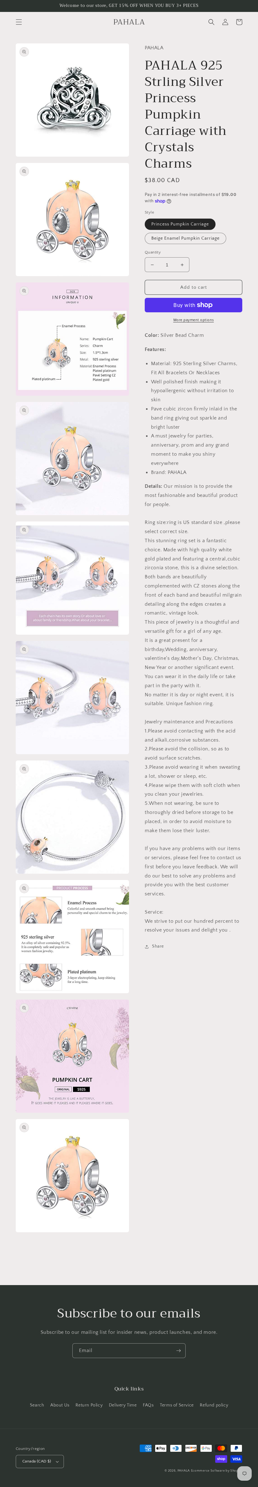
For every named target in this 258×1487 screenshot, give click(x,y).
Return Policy (89, 1405)
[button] (19, 22)
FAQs (148, 1405)
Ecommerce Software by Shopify (216, 1471)
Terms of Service (177, 1405)
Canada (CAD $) (36, 1461)
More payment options (193, 320)
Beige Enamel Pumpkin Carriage (185, 238)
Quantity (153, 252)
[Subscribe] (178, 1350)
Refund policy (214, 1405)
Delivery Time (123, 1405)
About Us (60, 1405)
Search (37, 1405)
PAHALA (183, 1471)
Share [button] (158, 946)
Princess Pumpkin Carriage (180, 224)
